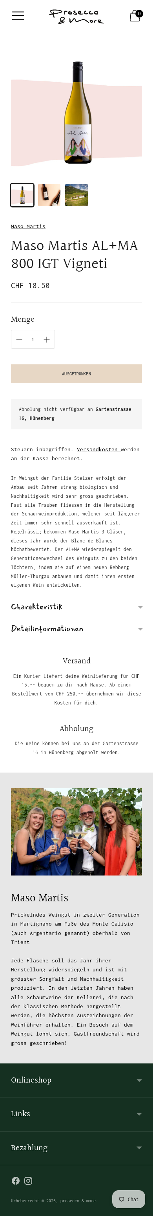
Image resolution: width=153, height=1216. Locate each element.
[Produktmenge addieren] (19, 339)
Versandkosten (99, 449)
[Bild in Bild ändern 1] (22, 195)
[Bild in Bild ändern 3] (76, 195)
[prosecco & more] (76, 15)
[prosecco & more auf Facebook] (15, 1182)
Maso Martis (28, 226)
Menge (23, 319)
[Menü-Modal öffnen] (18, 16)
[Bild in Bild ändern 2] (49, 195)
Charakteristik (36, 606)
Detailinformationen (47, 628)
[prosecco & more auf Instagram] (28, 1182)
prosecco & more (78, 1200)
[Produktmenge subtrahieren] (47, 339)
